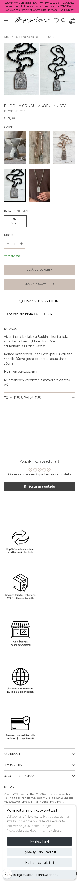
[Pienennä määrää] (21, 243)
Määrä (8, 235)
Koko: (16, 211)
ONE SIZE (15, 221)
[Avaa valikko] (6, 20)
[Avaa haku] (63, 20)
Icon (22, 111)
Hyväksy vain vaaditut (39, 852)
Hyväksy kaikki (40, 841)
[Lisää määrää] (8, 243)
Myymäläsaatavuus (39, 284)
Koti (7, 36)
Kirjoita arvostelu (39, 486)
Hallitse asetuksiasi (39, 863)
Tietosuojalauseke (20, 875)
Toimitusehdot (47, 875)
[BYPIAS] (33, 20)
